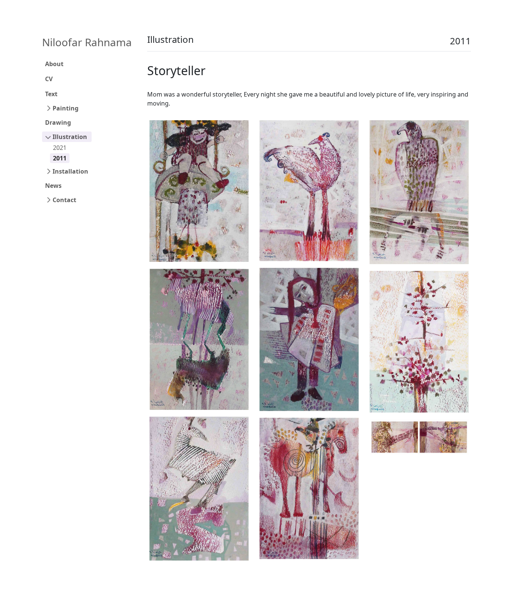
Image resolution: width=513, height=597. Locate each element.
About (54, 64)
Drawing (58, 122)
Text (51, 94)
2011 (59, 158)
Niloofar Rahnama (87, 42)
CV (49, 79)
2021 (59, 148)
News (53, 185)
